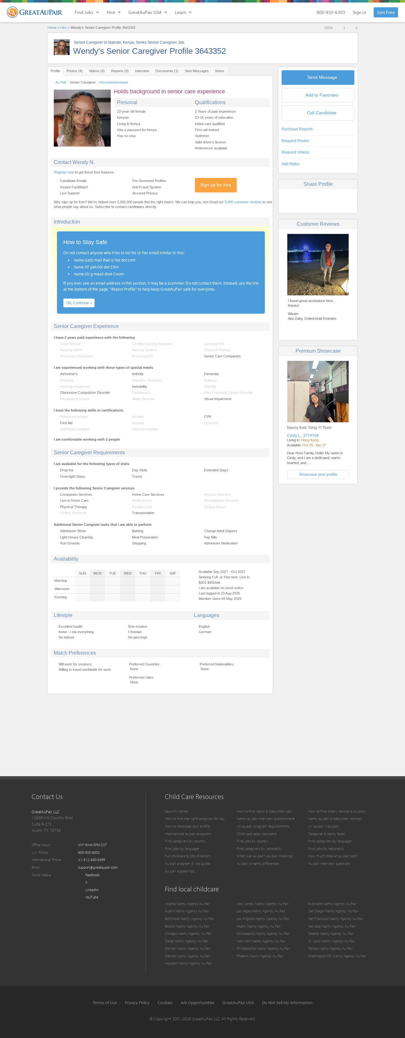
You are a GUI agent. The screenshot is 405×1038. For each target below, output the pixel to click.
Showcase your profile (318, 474)
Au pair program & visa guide (187, 863)
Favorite (321, 95)
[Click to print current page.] (340, 200)
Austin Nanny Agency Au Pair (187, 911)
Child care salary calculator (257, 833)
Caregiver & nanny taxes (326, 833)
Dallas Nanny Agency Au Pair (186, 941)
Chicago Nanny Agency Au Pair (188, 933)
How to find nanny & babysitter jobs (264, 811)
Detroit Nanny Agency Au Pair (187, 955)
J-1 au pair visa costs (323, 826)
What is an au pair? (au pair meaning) (265, 855)
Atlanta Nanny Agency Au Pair (187, 903)
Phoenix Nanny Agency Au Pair (260, 955)
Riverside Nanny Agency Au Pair (332, 903)
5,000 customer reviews (243, 202)
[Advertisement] (318, 532)
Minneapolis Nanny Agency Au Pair (263, 933)
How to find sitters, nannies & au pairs (336, 811)
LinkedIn (91, 889)
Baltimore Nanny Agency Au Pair (189, 918)
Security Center (177, 811)
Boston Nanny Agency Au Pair (187, 926)
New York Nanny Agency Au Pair (261, 941)
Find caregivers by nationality (259, 848)
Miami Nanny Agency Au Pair (259, 926)
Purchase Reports (297, 129)
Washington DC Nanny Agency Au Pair (337, 955)
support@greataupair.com (98, 867)
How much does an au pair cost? (333, 855)
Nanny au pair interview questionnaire (266, 818)
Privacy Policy (137, 1002)
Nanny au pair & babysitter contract (335, 818)
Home (52, 27)
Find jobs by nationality (326, 848)
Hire (63, 27)
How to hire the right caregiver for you (194, 818)
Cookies (165, 1002)
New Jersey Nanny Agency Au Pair (263, 903)
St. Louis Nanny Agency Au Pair (331, 941)
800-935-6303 (331, 12)
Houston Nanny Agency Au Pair (188, 963)
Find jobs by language (182, 848)
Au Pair (60, 82)
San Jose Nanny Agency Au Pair (331, 926)
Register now (64, 172)
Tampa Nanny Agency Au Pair (330, 948)
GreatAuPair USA (238, 1002)
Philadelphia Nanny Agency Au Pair (263, 948)
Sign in (359, 12)
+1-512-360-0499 (91, 859)
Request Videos (295, 152)
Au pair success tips (179, 871)
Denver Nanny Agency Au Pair (187, 948)
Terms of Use (105, 1002)
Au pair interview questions (329, 863)
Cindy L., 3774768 (303, 435)
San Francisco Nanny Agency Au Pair (335, 918)
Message (322, 77)
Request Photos (295, 141)
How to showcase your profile (187, 826)
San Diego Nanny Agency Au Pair (333, 911)
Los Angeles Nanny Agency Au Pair (263, 918)
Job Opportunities (197, 1002)
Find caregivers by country (185, 841)
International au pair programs (188, 833)
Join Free (386, 12)
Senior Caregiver (83, 82)
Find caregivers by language (330, 841)
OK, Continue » (79, 302)
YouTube (91, 897)
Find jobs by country (252, 841)
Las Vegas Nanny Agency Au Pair (261, 911)
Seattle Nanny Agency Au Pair (330, 933)
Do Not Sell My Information (287, 1002)
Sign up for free (215, 184)
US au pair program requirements (263, 826)
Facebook (92, 874)
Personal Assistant (113, 82)
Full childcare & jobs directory (188, 855)
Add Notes (291, 164)
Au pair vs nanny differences (258, 863)
